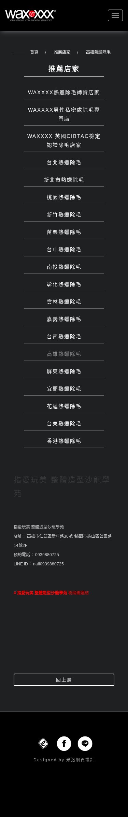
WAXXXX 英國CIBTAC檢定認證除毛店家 (64, 140)
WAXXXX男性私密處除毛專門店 (64, 114)
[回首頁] (30, 15)
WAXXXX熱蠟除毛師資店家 (64, 92)
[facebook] (64, 743)
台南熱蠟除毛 (64, 336)
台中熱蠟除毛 (64, 249)
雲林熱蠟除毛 (64, 302)
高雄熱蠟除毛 (98, 52)
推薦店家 (62, 52)
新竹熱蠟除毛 (64, 214)
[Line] (85, 743)
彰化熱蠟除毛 (64, 284)
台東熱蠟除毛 (64, 423)
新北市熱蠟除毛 (64, 180)
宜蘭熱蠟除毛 (64, 389)
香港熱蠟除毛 (64, 441)
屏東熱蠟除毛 (64, 371)
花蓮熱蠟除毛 (64, 406)
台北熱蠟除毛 (64, 162)
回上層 (64, 679)
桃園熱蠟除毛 (64, 197)
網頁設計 (85, 760)
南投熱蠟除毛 (64, 267)
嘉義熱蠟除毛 (64, 319)
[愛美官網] (43, 743)
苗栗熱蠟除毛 (64, 232)
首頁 (34, 52)
